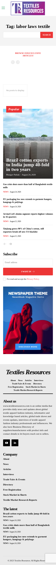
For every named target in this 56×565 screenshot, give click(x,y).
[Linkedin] (15, 442)
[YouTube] (6, 442)
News (5, 192)
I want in (26, 271)
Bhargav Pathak (13, 175)
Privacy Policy (33, 279)
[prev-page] (13, 62)
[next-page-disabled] (18, 62)
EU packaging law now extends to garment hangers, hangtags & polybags (25, 538)
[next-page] (10, 244)
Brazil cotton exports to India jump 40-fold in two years (27, 164)
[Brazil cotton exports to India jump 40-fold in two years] (28, 144)
